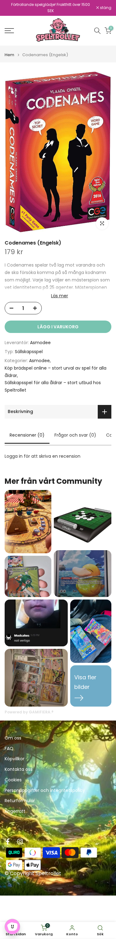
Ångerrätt (15, 811)
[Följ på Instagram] (20, 841)
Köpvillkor (14, 759)
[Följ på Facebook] (8, 841)
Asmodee (40, 342)
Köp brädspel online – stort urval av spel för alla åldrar (55, 372)
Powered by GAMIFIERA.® (29, 712)
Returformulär (20, 801)
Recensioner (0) (27, 435)
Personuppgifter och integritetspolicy (45, 790)
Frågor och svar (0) (75, 435)
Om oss (13, 738)
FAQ (9, 749)
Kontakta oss (18, 769)
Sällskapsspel (29, 351)
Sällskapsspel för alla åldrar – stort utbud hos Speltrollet (53, 386)
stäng (105, 8)
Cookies (13, 780)
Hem (9, 55)
